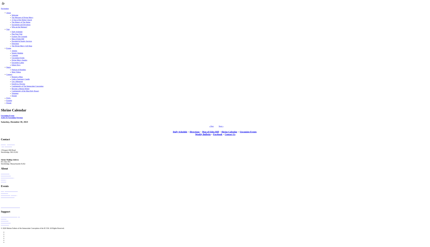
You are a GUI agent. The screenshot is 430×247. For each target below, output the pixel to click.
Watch (8, 67)
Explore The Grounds (19, 36)
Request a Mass (17, 77)
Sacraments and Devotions (21, 25)
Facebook (217, 134)
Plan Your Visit (17, 34)
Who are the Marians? (19, 27)
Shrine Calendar (229, 131)
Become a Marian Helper (20, 89)
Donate (14, 96)
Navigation (5, 9)
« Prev (211, 126)
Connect (9, 74)
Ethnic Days (16, 65)
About (8, 13)
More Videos (16, 72)
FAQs (8, 98)
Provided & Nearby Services (22, 41)
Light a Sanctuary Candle (21, 79)
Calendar (15, 55)
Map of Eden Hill (18, 39)
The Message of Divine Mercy (22, 17)
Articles (14, 51)
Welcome (15, 15)
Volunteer (15, 93)
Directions (15, 44)
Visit (8, 29)
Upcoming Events (18, 58)
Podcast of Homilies (19, 70)
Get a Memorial (17, 81)
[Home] (3, 4)
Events (8, 48)
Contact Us (230, 134)
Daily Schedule (17, 32)
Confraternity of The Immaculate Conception (27, 86)
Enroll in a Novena (18, 84)
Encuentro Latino (18, 63)
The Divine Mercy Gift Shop (22, 46)
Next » (221, 126)
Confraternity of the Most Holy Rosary (25, 91)
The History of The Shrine (21, 22)
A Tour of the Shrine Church (22, 20)
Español (9, 101)
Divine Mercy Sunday (19, 60)
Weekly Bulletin (17, 53)
